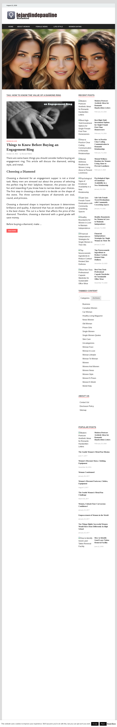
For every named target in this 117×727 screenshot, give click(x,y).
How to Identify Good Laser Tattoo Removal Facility (101, 540)
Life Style (58, 26)
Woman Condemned (86, 472)
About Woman (23, 26)
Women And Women (90, 366)
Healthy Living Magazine (92, 316)
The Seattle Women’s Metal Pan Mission (94, 452)
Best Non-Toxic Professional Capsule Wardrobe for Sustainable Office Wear (101, 274)
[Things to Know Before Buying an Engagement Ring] (41, 120)
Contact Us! (84, 402)
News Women (88, 320)
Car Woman (87, 312)
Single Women (88, 331)
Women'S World (89, 382)
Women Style (87, 374)
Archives (96, 298)
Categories (85, 298)
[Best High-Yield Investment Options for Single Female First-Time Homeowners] (85, 120)
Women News (88, 370)
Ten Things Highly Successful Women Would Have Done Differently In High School (93, 526)
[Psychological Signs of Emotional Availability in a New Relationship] (85, 178)
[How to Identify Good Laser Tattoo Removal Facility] (85, 538)
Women (85, 363)
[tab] (85, 298)
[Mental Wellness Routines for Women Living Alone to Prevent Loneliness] (85, 159)
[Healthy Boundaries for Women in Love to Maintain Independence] (85, 217)
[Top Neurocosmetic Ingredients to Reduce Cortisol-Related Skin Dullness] (85, 250)
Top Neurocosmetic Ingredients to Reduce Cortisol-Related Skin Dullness (101, 255)
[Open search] (109, 26)
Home (10, 26)
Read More (11, 230)
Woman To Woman (90, 359)
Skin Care (86, 339)
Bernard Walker (27, 154)
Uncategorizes (88, 343)
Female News (42, 26)
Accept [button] (95, 724)
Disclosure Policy (87, 406)
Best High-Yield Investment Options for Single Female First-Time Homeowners (102, 125)
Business (86, 304)
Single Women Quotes (91, 335)
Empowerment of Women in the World (93, 515)
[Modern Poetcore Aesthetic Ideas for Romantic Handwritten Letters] (85, 101)
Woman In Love (12, 141)
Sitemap (83, 410)
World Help (87, 386)
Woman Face (87, 347)
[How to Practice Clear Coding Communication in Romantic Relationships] (85, 140)
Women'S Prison (89, 378)
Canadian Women (89, 308)
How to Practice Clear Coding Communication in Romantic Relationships (101, 144)
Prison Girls (87, 327)
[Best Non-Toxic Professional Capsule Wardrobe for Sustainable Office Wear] (85, 270)
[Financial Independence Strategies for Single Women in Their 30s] (85, 234)
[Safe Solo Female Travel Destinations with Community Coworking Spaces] (85, 198)
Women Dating (75, 26)
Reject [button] (103, 724)
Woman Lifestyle (89, 355)
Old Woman (87, 324)
